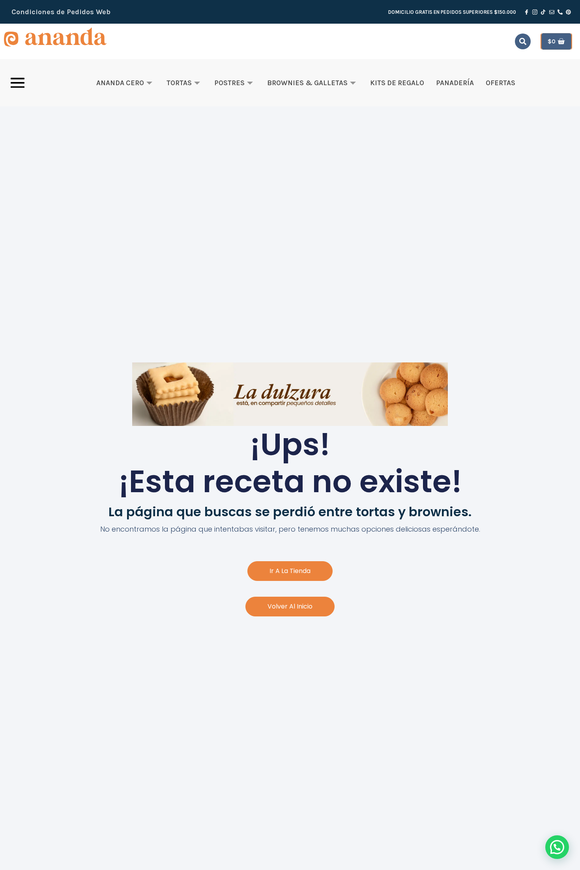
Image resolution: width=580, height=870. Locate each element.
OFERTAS (500, 82)
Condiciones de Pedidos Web (60, 11)
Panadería (455, 82)
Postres (229, 82)
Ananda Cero (120, 82)
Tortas (179, 82)
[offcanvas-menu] (17, 82)
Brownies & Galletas (307, 82)
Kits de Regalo (397, 82)
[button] (557, 847)
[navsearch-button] (523, 41)
